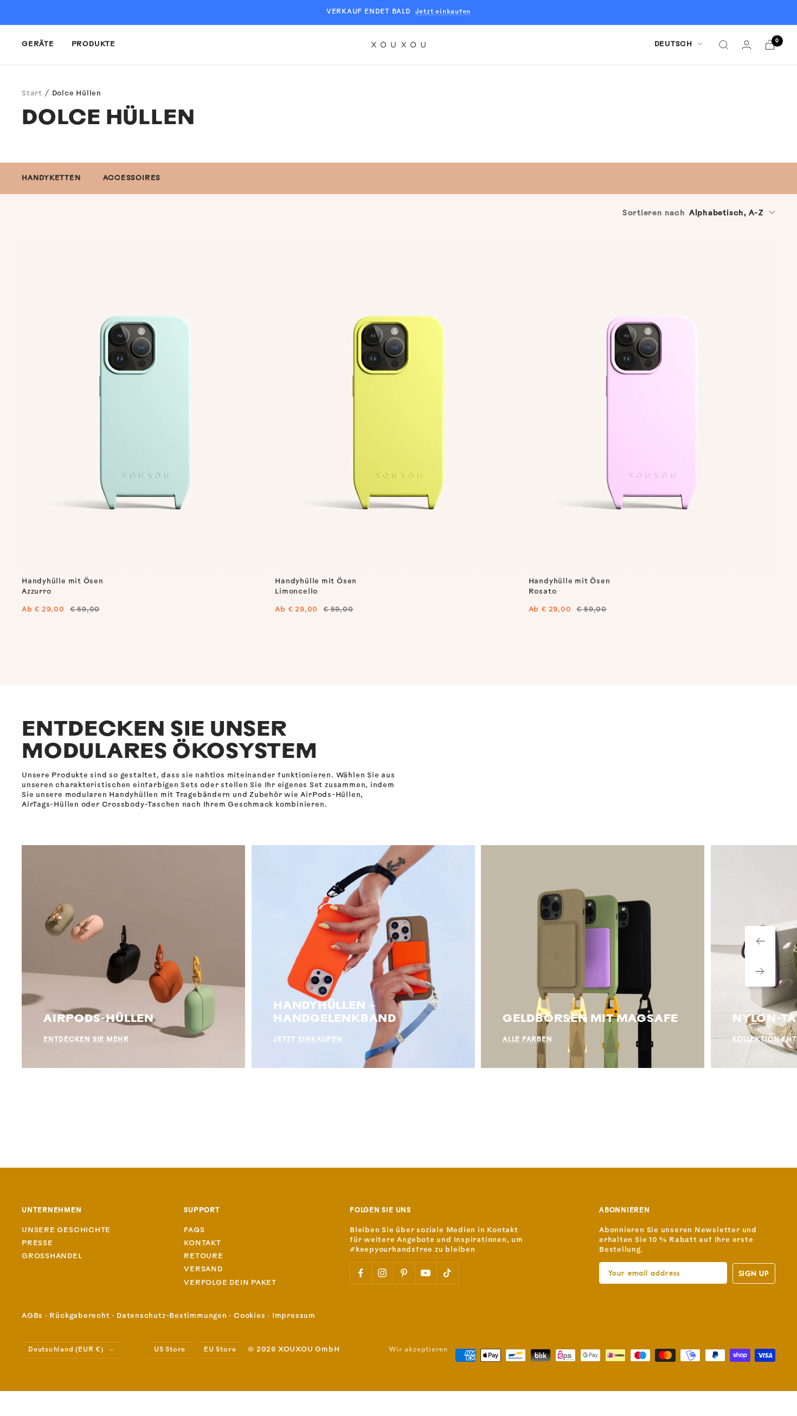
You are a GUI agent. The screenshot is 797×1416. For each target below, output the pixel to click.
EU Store (220, 1350)
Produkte (93, 44)
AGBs (32, 1316)
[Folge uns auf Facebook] (360, 1273)
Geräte (38, 44)
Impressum (294, 1316)
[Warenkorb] (769, 45)
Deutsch (673, 44)
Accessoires (132, 178)
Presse (37, 1243)
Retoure (203, 1256)
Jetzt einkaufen (443, 12)
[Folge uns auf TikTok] (447, 1273)
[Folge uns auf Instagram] (382, 1273)
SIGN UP (753, 1273)
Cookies (249, 1316)
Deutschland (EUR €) (66, 1350)
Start (32, 93)
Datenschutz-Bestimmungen (172, 1316)
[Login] (746, 44)
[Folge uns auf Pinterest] (404, 1273)
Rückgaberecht (79, 1316)
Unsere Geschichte (66, 1230)
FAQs (194, 1230)
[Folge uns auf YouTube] (425, 1273)
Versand (203, 1269)
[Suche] (724, 45)
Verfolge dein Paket (230, 1282)
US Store (169, 1350)
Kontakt (202, 1243)
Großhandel (52, 1256)
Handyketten (51, 178)
